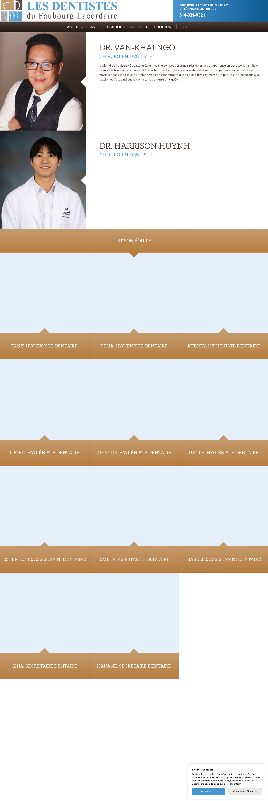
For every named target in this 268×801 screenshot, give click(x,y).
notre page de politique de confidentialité (220, 784)
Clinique (116, 27)
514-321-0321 (192, 15)
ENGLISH (187, 26)
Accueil (75, 27)
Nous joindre (160, 27)
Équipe (135, 27)
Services (95, 27)
